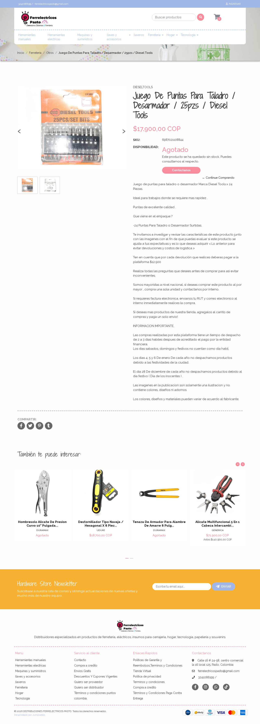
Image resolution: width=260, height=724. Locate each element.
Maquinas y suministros (84, 37)
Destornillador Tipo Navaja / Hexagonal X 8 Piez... (101, 523)
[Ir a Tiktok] (226, 687)
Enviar (226, 586)
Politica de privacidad (147, 676)
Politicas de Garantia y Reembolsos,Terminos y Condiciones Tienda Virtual (157, 665)
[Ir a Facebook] (195, 687)
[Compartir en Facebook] (21, 426)
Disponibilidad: (146, 147)
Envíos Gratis (82, 671)
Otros (50, 52)
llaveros (139, 35)
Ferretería (154, 35)
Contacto (80, 660)
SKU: (136, 140)
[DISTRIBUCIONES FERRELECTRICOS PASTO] (38, 20)
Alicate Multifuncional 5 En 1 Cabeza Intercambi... (217, 523)
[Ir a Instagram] (205, 687)
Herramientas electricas (56, 37)
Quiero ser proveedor (88, 682)
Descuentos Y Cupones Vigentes (95, 676)
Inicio (20, 52)
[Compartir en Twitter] (30, 426)
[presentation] (19, 133)
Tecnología (188, 35)
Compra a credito (85, 665)
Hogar (171, 35)
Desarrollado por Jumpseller (29, 714)
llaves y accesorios (114, 37)
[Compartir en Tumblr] (48, 426)
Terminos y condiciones (149, 682)
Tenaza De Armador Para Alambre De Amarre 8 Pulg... (159, 523)
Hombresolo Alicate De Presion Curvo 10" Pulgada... (42, 523)
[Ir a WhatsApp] (216, 687)
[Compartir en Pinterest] (39, 426)
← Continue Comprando (218, 177)
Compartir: (27, 419)
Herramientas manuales (27, 37)
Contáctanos (181, 170)
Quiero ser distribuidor (89, 687)
